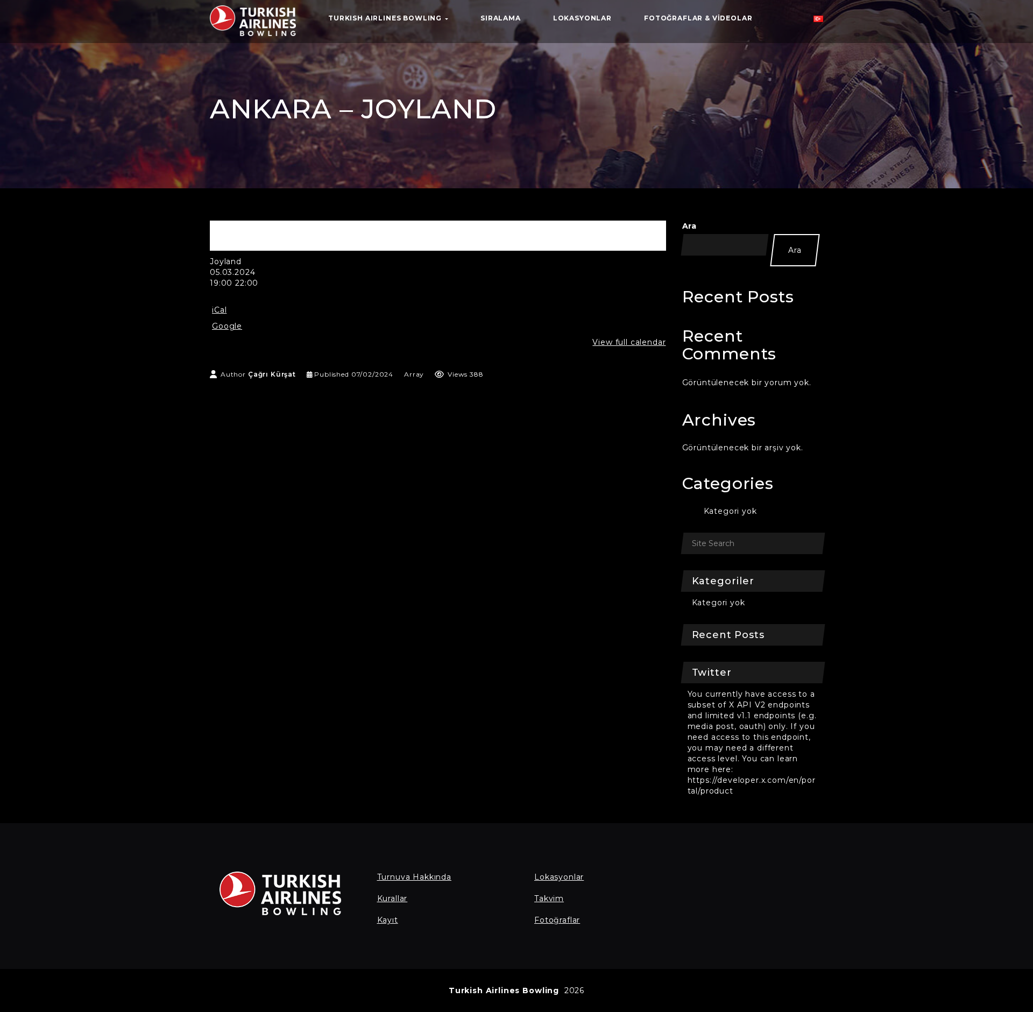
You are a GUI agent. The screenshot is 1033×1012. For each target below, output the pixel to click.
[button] (818, 21)
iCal (219, 310)
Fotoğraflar (557, 920)
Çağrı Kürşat (272, 374)
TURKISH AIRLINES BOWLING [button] (386, 18)
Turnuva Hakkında (414, 877)
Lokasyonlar (559, 877)
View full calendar (629, 342)
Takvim (549, 898)
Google (227, 326)
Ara (689, 226)
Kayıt (387, 920)
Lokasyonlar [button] (582, 18)
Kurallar (392, 898)
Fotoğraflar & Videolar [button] (698, 18)
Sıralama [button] (500, 18)
